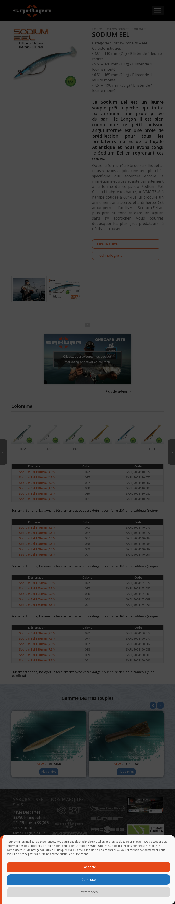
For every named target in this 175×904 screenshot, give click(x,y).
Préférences (89, 892)
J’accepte (89, 867)
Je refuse (89, 879)
